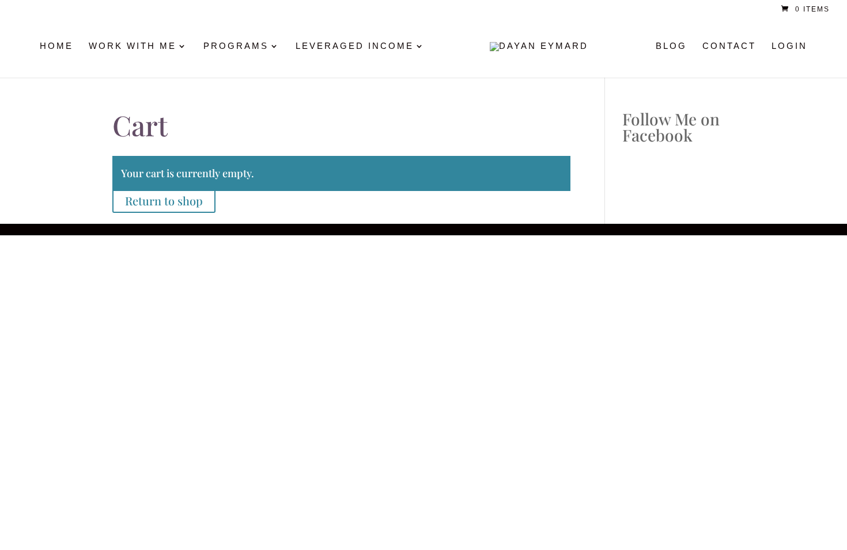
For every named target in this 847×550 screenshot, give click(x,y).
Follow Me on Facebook (671, 127)
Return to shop (164, 200)
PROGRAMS (236, 46)
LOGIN (789, 46)
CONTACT (729, 46)
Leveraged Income (355, 46)
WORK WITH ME (132, 46)
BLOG (671, 46)
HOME (56, 46)
